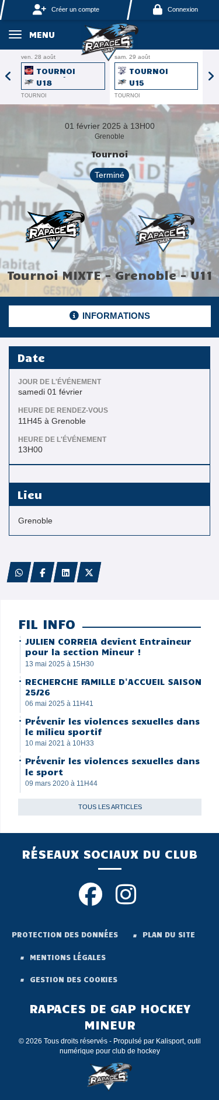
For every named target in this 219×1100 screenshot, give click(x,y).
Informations (116, 316)
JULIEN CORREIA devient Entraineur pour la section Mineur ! (108, 646)
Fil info (46, 623)
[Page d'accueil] (110, 41)
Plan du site (168, 934)
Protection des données (65, 934)
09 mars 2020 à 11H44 (61, 783)
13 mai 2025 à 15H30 (59, 664)
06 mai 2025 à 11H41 (59, 704)
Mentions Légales (68, 957)
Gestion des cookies (73, 979)
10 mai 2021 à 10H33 (59, 743)
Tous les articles (110, 806)
